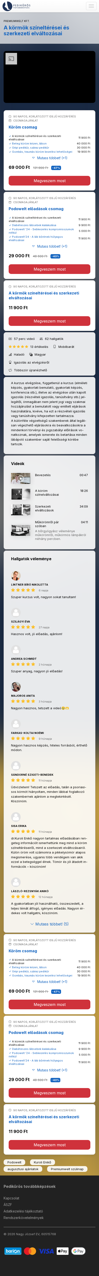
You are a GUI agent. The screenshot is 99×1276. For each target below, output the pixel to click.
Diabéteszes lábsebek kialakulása (34, 225)
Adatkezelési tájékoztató (23, 1211)
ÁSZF (8, 1205)
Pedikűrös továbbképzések (30, 1186)
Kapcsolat (11, 1198)
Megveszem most (50, 180)
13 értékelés (39, 347)
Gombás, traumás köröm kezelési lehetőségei (42, 151)
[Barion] (45, 1251)
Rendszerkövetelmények (24, 1218)
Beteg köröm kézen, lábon (29, 143)
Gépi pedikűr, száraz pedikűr (30, 147)
